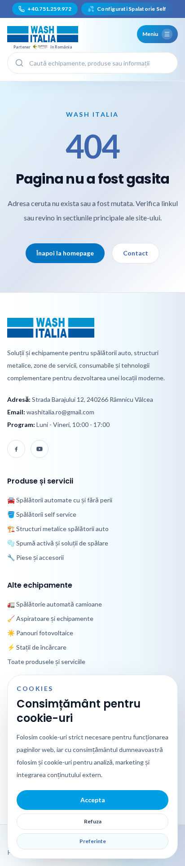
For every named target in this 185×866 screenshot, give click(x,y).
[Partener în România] (42, 34)
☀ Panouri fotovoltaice (40, 633)
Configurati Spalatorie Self (127, 8)
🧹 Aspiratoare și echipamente (50, 618)
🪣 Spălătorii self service (41, 514)
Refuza (92, 821)
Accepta (92, 800)
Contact (135, 253)
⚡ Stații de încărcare (36, 647)
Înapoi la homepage (65, 253)
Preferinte (92, 841)
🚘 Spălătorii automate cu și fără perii (59, 500)
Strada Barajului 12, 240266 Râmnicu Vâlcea (92, 399)
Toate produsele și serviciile (46, 661)
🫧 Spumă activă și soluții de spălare (57, 543)
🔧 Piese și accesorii (35, 557)
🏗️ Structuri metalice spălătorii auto (58, 528)
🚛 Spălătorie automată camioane (54, 604)
